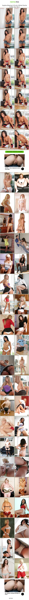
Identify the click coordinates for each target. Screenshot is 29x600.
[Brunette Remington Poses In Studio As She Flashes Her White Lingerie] (22, 528)
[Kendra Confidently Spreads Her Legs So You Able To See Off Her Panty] (7, 385)
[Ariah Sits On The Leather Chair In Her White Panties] (22, 182)
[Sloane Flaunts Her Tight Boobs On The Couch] (22, 203)
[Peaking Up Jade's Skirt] (22, 406)
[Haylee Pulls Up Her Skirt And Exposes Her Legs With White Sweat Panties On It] (22, 467)
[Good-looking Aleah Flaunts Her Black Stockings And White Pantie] (22, 264)
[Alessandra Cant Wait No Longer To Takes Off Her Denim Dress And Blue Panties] (7, 568)
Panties (14, 2)
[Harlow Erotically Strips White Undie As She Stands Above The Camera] (22, 548)
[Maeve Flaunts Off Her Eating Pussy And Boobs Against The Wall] (7, 243)
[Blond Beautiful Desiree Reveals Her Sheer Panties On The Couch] (7, 467)
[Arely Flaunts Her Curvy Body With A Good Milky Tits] (7, 203)
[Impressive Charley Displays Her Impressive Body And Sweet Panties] (22, 426)
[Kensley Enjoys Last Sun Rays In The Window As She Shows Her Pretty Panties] (22, 385)
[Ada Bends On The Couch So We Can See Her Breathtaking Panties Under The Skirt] (7, 264)
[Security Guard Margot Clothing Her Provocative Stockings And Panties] (22, 345)
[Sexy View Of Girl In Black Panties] (22, 223)
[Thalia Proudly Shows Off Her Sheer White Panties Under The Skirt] (7, 304)
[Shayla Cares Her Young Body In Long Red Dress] (7, 426)
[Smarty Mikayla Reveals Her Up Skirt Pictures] (7, 365)
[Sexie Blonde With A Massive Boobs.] (7, 507)
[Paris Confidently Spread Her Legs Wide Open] (7, 182)
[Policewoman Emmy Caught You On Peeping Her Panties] (22, 284)
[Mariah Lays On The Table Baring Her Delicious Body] (22, 507)
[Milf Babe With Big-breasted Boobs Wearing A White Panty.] (22, 243)
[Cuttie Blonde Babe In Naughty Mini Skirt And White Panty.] (22, 487)
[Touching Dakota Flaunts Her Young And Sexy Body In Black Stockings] (7, 446)
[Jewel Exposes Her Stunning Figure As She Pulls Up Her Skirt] (22, 446)
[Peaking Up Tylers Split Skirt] (7, 284)
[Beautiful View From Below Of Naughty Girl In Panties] (7, 487)
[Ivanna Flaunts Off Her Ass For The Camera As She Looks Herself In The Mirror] (7, 223)
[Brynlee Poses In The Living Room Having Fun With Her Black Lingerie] (7, 548)
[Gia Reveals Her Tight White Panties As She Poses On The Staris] (7, 324)
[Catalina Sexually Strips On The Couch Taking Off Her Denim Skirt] (22, 568)
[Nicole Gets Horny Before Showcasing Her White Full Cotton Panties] (22, 365)
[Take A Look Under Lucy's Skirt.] (7, 528)
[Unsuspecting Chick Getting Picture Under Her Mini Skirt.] (7, 345)
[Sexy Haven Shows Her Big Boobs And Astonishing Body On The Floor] (7, 406)
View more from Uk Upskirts (14, 151)
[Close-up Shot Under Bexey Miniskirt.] (22, 304)
